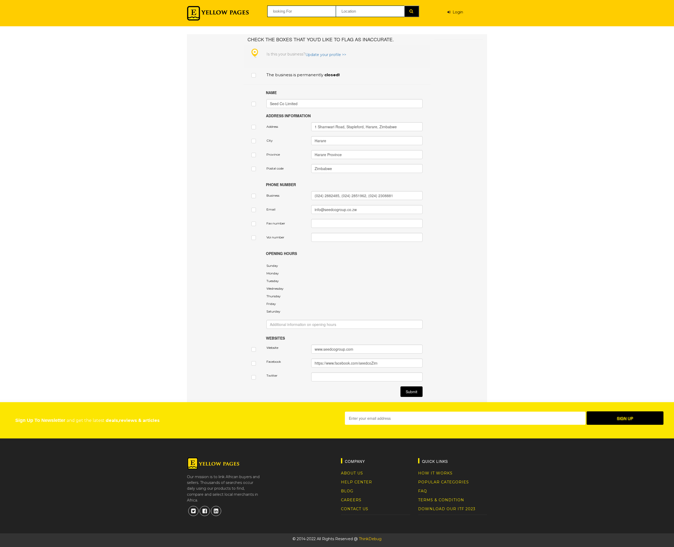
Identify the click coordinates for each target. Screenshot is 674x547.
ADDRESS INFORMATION (288, 115)
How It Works (435, 473)
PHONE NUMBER (281, 184)
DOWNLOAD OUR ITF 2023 (446, 509)
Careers (351, 500)
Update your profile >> (325, 54)
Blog (347, 491)
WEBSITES (275, 338)
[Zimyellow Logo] (218, 13)
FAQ (422, 491)
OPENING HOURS (281, 253)
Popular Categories (443, 482)
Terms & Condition (441, 500)
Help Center (356, 482)
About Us (352, 473)
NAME (271, 92)
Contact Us (354, 509)
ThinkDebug (370, 538)
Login (456, 12)
